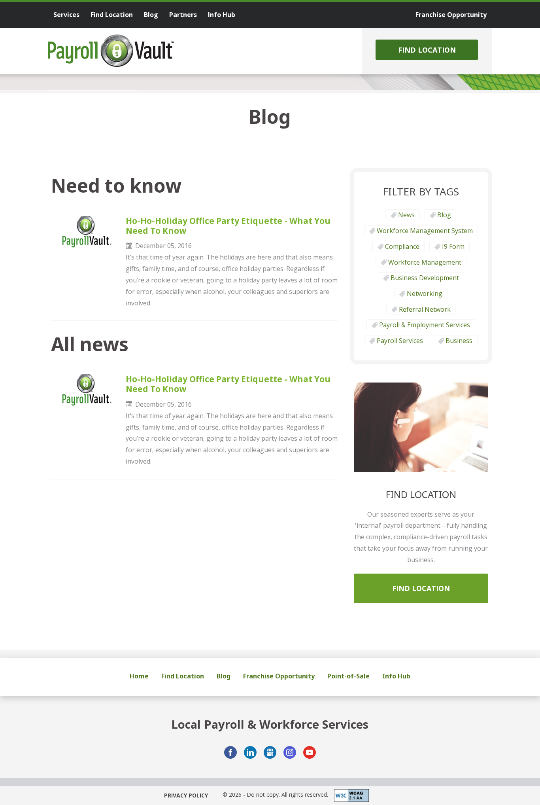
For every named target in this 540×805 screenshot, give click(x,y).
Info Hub (396, 676)
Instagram (289, 752)
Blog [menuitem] (151, 14)
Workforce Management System (425, 230)
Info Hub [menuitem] (221, 14)
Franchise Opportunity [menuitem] (451, 14)
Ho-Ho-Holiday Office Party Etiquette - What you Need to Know (228, 226)
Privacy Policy (186, 795)
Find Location (427, 50)
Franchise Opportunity (279, 676)
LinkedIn (250, 752)
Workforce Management (424, 262)
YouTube (309, 752)
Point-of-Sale (348, 676)
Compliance (402, 246)
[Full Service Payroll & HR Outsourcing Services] (111, 50)
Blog (444, 214)
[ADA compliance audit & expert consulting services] (348, 795)
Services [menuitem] (66, 14)
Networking (424, 293)
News (406, 214)
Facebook (230, 752)
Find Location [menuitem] (112, 14)
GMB (270, 752)
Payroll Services (400, 340)
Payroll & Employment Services (424, 324)
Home (139, 676)
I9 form (453, 246)
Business (459, 340)
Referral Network (425, 309)
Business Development (425, 277)
